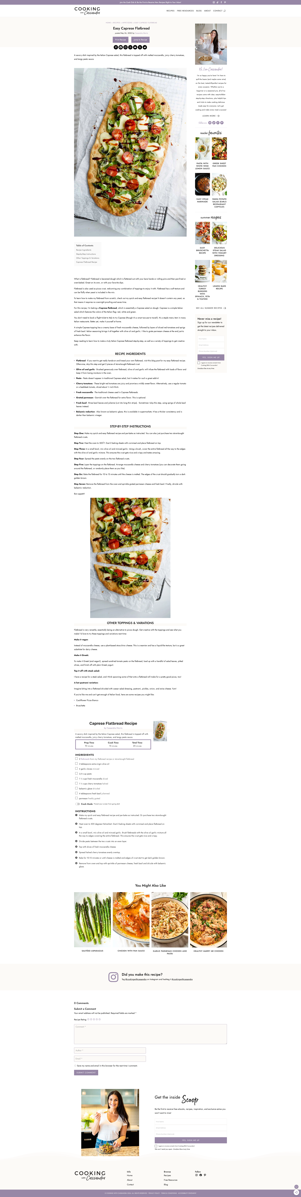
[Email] (135, 47)
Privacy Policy (154, 1193)
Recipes (170, 10)
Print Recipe (120, 39)
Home (108, 22)
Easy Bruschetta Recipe (202, 250)
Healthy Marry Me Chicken (209, 951)
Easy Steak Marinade (202, 200)
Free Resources (185, 10)
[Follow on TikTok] (217, 2)
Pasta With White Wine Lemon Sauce (202, 166)
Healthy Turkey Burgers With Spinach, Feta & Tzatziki (202, 292)
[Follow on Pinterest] (225, 2)
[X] (140, 47)
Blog (199, 10)
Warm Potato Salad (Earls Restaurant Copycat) (219, 203)
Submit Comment (86, 1072)
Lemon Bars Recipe (219, 287)
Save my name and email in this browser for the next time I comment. (107, 1065)
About (207, 10)
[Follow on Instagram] (214, 2)
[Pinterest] (116, 47)
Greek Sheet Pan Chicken (219, 164)
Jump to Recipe (140, 39)
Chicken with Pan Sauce (131, 950)
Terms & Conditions (169, 1193)
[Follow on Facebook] (221, 2)
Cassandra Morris (141, 33)
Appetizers (127, 22)
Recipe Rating (80, 1019)
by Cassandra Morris (113, 728)
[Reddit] (145, 47)
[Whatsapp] (130, 47)
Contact (217, 10)
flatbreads (85, 759)
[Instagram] (125, 47)
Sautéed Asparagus (92, 950)
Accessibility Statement (187, 1193)
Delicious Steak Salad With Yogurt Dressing (219, 251)
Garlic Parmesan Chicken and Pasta (170, 952)
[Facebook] (121, 47)
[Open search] (225, 10)
